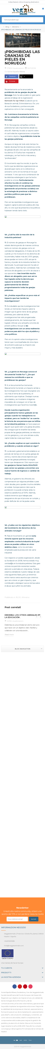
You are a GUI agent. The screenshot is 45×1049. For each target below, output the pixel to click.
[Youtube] (20, 986)
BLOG (18, 597)
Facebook (12, 76)
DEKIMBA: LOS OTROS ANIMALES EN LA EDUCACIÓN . (22, 616)
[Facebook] (14, 986)
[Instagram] (30, 986)
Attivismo (25, 597)
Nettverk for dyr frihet (14, 101)
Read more (9, 634)
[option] (22, 626)
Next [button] (40, 616)
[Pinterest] (25, 986)
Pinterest (12, 81)
